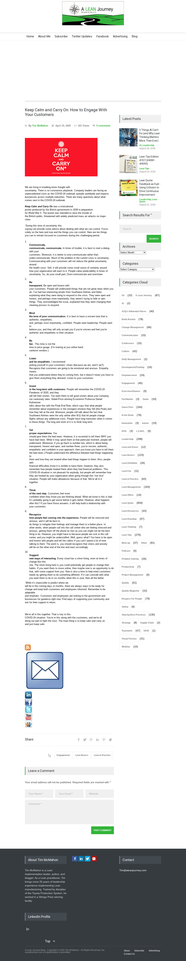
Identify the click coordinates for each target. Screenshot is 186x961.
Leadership (148, 145)
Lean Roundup (129, 519)
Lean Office (128, 495)
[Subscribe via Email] (69, 670)
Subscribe (61, 36)
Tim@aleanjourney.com (132, 870)
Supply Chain (147, 622)
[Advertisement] (93, 67)
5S (123, 295)
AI (140, 145)
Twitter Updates (82, 36)
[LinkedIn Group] (69, 695)
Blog (135, 36)
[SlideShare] (69, 724)
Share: (29, 739)
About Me (44, 36)
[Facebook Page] (69, 702)
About (127, 950)
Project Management (132, 575)
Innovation (127, 423)
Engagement (63, 755)
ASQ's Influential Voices (134, 311)
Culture (125, 351)
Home (30, 36)
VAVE (146, 630)
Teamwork (127, 630)
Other (144, 543)
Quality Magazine (130, 591)
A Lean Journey (144, 295)
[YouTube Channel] (69, 716)
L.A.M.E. (140, 431)
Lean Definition (129, 463)
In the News (128, 415)
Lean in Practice (102, 755)
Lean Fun (126, 471)
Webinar (126, 646)
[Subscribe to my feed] (69, 647)
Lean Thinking (129, 527)
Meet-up (126, 543)
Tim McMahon (40, 125)
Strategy (126, 622)
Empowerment (129, 375)
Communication (130, 335)
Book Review (128, 319)
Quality (125, 583)
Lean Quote (128, 503)
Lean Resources (130, 511)
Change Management (133, 327)
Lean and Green (130, 447)
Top (47, 941)
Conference (128, 343)
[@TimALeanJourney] (69, 709)
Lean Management (131, 487)
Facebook (102, 36)
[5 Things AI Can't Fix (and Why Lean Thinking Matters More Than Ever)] (128, 137)
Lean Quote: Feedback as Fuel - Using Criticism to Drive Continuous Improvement (149, 187)
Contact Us (129, 954)
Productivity (128, 567)
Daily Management (131, 359)
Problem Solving (130, 559)
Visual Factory (129, 638)
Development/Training (133, 367)
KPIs (124, 431)
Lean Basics (81, 755)
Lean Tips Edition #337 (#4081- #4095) (149, 160)
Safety (125, 607)
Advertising (120, 36)
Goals (146, 399)
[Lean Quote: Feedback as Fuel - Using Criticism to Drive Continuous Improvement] (128, 188)
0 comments (103, 125)
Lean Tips (144, 168)
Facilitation (127, 399)
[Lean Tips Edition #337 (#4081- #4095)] (128, 164)
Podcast (126, 551)
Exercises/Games (131, 391)
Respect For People (132, 599)
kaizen (145, 423)
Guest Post (127, 407)
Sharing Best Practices (134, 615)
